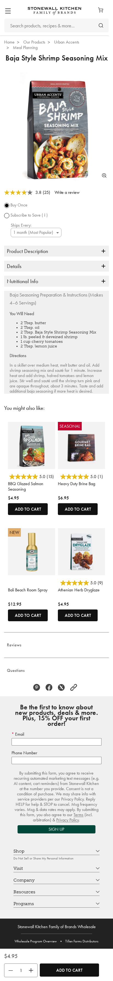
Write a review (67, 192)
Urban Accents (66, 42)
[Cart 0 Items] (102, 9)
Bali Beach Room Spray (27, 590)
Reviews (14, 645)
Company (24, 880)
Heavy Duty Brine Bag (76, 484)
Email (19, 734)
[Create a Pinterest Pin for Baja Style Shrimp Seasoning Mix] (38, 687)
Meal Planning (25, 47)
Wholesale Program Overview (36, 941)
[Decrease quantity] (9, 970)
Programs (23, 903)
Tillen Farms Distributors (81, 941)
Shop (18, 851)
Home (9, 42)
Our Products (34, 42)
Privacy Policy (67, 820)
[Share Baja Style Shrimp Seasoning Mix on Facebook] (50, 687)
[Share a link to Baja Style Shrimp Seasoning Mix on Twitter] (62, 687)
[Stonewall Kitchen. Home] (54, 11)
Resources (24, 892)
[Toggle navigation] (7, 11)
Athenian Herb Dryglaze (79, 590)
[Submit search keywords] (101, 25)
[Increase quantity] (32, 970)
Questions (16, 670)
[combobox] (56, 25)
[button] (75, 687)
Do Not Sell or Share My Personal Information (43, 858)
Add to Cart (69, 970)
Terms (78, 815)
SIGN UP (56, 829)
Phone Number (24, 752)
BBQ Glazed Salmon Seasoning (25, 486)
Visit (18, 868)
